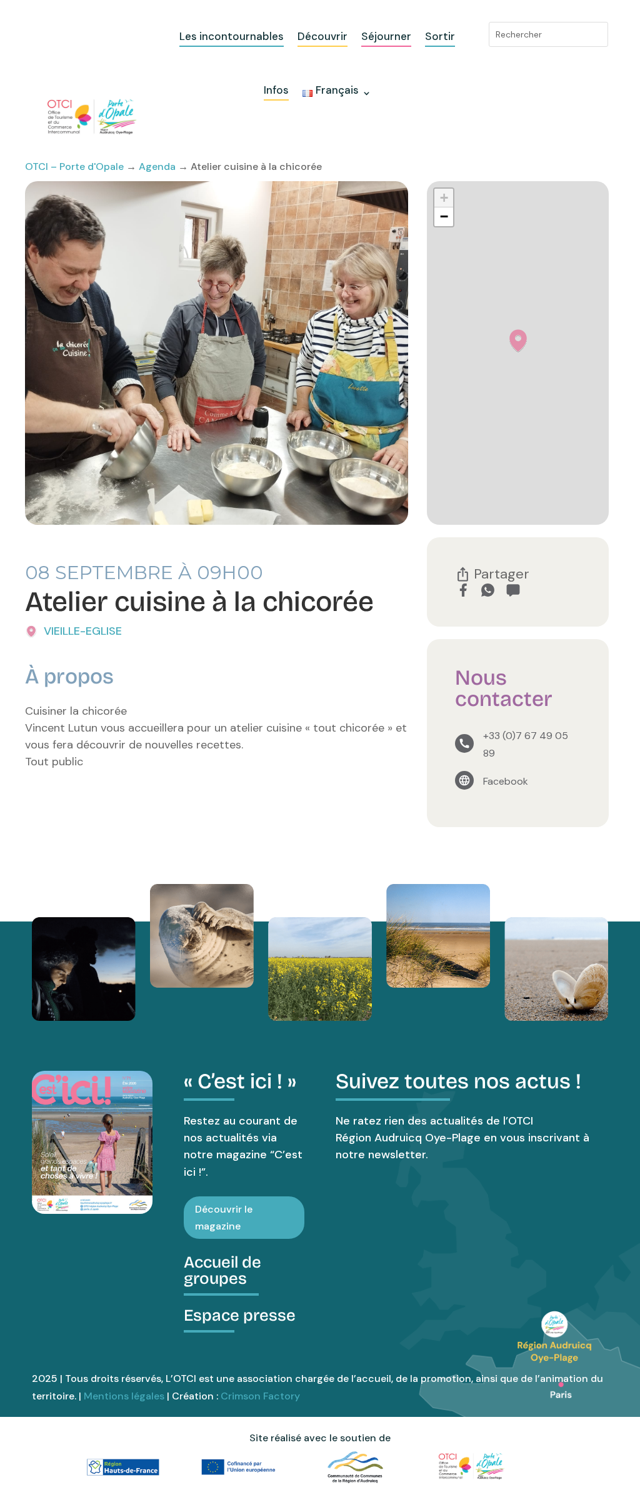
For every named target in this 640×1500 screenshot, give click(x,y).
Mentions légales (124, 1396)
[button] (518, 340)
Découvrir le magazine (223, 1218)
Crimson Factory (260, 1396)
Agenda (157, 166)
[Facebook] (463, 590)
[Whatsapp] (488, 590)
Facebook (505, 781)
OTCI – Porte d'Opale (74, 166)
